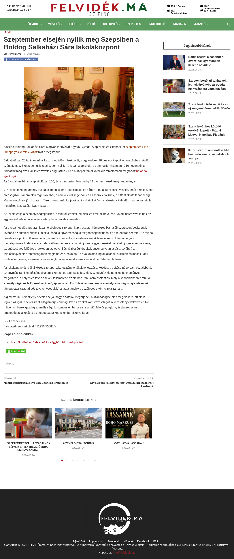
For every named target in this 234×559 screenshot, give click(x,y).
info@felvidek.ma (124, 552)
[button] (10, 437)
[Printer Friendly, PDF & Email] (16, 351)
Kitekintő (110, 24)
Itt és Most (31, 24)
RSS (155, 541)
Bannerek (114, 541)
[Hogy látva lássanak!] (128, 423)
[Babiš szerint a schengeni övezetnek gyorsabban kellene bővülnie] (174, 62)
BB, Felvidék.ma (12, 53)
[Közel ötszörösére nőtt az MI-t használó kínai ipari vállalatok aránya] (174, 155)
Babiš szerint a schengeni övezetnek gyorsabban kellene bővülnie (206, 61)
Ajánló (200, 24)
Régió (91, 24)
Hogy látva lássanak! (128, 443)
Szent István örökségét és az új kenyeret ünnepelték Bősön (209, 106)
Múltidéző (157, 24)
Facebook (143, 541)
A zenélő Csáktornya (78, 443)
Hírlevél (128, 541)
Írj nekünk (79, 541)
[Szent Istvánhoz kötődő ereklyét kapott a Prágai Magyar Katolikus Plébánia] (174, 132)
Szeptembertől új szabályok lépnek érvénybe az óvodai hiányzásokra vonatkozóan (207, 84)
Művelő (54, 24)
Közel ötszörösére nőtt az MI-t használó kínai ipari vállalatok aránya (208, 154)
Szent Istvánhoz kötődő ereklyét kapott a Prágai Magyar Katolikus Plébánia (206, 130)
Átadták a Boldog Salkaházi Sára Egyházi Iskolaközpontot (46, 342)
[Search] (228, 24)
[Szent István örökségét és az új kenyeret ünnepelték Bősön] (174, 109)
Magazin (179, 24)
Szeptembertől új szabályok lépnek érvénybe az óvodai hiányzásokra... (28, 447)
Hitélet (73, 24)
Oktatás (10, 364)
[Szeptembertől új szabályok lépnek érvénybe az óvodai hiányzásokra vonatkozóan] (28, 423)
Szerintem (133, 24)
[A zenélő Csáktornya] (78, 423)
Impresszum (96, 541)
